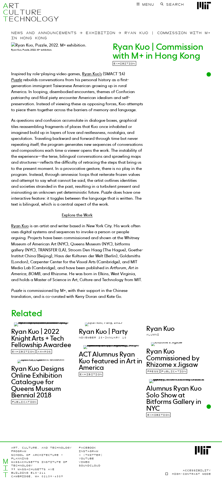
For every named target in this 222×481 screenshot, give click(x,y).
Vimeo (84, 462)
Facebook (87, 447)
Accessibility (197, 470)
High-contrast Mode (191, 474)
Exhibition (124, 63)
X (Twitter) (91, 455)
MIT (5, 468)
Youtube (86, 458)
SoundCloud (89, 465)
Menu (148, 4)
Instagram (88, 451)
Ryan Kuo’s (92, 73)
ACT (5, 12)
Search (175, 4)
